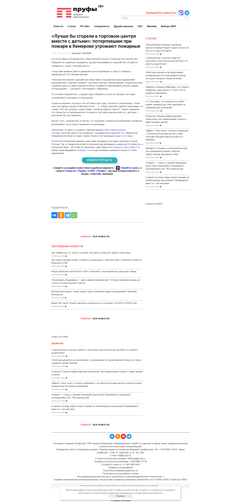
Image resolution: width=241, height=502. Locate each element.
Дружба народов (123, 26)
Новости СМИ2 (59, 336)
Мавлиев (152, 26)
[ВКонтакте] (54, 215)
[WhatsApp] (74, 215)
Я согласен (120, 496)
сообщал (81, 150)
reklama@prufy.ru (137, 458)
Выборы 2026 (168, 26)
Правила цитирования (120, 467)
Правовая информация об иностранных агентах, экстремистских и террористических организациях (119, 486)
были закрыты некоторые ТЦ (123, 147)
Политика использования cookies (121, 473)
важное (86, 236)
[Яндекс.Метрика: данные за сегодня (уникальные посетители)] (120, 500)
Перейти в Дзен (129, 167)
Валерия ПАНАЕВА (81, 53)
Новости (58, 26)
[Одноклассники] (61, 215)
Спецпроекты (101, 26)
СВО (139, 26)
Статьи (72, 26)
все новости (101, 236)
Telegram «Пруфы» (76, 170)
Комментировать (99, 160)
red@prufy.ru (124, 455)
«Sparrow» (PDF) (178, 479)
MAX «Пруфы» (98, 170)
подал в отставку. (123, 136)
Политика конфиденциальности (120, 470)
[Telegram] (68, 215)
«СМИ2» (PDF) (161, 479)
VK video (85, 26)
